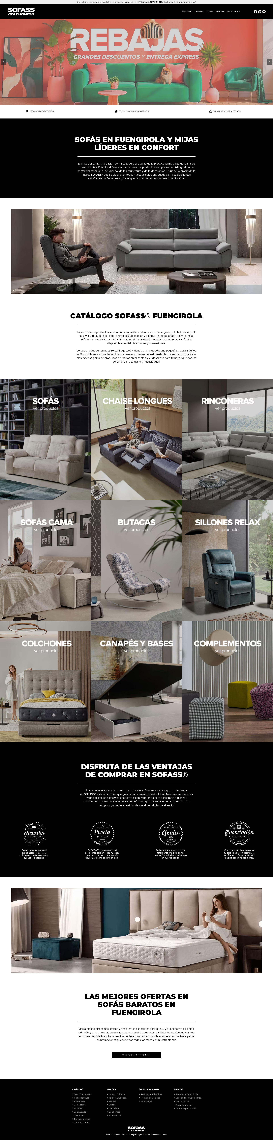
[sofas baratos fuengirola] (264, 11)
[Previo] (3, 62)
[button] (209, 12)
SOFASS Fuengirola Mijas (132, 1135)
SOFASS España (114, 1135)
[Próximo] (269, 62)
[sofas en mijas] (259, 11)
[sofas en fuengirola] (255, 11)
